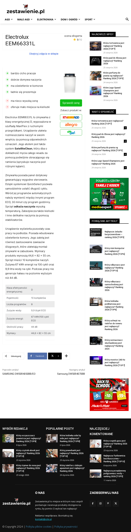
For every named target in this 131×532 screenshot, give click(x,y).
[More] (66, 356)
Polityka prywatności (65, 526)
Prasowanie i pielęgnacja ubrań (95, 232)
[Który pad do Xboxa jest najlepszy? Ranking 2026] (95, 61)
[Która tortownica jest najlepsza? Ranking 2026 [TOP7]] (95, 46)
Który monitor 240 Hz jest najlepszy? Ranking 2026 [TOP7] (115, 363)
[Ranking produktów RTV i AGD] (25, 9)
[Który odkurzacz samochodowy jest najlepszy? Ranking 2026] (96, 282)
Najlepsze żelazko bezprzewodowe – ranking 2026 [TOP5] (114, 235)
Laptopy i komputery (95, 251)
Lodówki (94, 304)
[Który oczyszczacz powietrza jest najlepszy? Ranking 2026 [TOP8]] (8, 438)
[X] (116, 504)
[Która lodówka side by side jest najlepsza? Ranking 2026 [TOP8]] (52, 438)
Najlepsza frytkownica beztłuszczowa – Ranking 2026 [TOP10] (114, 459)
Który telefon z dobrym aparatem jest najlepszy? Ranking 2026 (72, 468)
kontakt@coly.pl (43, 519)
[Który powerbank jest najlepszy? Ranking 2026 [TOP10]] (52, 453)
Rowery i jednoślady (95, 323)
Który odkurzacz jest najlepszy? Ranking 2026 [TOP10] (115, 268)
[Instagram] (100, 504)
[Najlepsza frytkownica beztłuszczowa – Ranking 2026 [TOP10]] (95, 458)
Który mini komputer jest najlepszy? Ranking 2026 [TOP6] (115, 251)
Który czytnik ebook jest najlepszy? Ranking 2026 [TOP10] (28, 453)
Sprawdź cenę (71, 102)
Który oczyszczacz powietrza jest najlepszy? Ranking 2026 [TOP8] (28, 438)
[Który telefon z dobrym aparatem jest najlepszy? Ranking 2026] (52, 468)
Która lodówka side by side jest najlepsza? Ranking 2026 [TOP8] (70, 438)
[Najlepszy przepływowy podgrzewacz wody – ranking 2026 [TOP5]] (95, 473)
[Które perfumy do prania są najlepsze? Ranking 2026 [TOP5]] (95, 76)
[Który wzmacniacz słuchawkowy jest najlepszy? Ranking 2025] (96, 341)
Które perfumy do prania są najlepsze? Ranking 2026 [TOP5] (113, 76)
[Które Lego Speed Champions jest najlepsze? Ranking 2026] (95, 90)
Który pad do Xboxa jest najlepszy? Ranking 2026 (114, 61)
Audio (93, 343)
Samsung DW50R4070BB (71, 373)
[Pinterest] (108, 504)
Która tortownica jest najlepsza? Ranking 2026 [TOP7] (113, 46)
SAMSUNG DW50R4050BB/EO (18, 373)
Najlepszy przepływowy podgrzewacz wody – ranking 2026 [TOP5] (115, 474)
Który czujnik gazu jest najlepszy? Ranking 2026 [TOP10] (115, 444)
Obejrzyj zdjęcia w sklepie (43, 53)
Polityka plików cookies (39, 526)
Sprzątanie (95, 268)
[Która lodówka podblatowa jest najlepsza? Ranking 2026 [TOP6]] (96, 302)
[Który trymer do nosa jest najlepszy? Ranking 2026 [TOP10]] (8, 468)
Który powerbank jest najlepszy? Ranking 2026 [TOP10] (72, 453)
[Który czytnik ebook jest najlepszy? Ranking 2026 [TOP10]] (8, 453)
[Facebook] (93, 504)
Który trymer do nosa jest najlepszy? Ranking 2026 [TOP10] (28, 468)
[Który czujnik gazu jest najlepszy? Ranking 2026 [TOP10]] (95, 443)
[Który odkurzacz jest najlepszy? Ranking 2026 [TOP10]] (96, 265)
